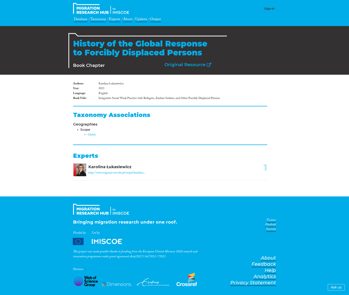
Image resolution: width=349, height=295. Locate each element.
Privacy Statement (253, 283)
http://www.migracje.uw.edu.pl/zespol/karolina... (117, 173)
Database (80, 19)
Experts (114, 19)
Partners (100, 241)
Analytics (265, 276)
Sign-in (269, 8)
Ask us (336, 287)
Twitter (271, 220)
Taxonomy (98, 19)
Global (92, 134)
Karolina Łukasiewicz (109, 167)
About (127, 19)
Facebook (270, 225)
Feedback (264, 264)
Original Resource (186, 64)
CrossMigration (102, 8)
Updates (141, 19)
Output (155, 19)
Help (270, 270)
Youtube (271, 229)
